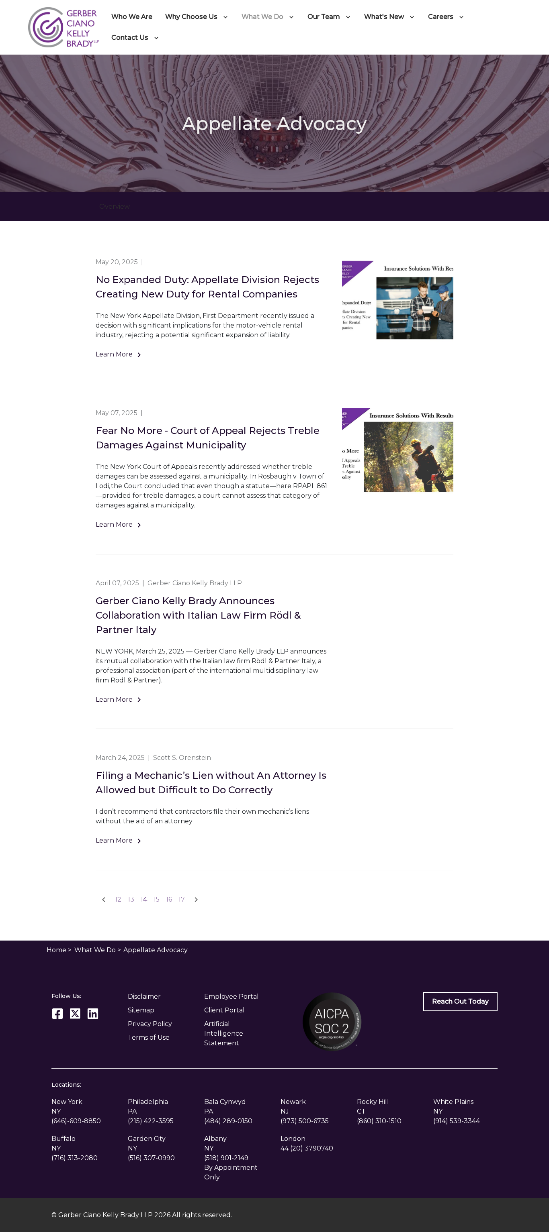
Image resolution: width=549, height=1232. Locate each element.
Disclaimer (144, 996)
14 (144, 899)
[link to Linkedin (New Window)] (93, 1014)
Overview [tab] (114, 206)
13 (131, 899)
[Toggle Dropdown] (227, 17)
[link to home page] (63, 27)
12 (118, 899)
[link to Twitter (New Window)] (75, 1014)
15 (157, 899)
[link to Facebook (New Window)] (57, 1014)
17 (181, 899)
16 (169, 899)
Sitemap (141, 1010)
